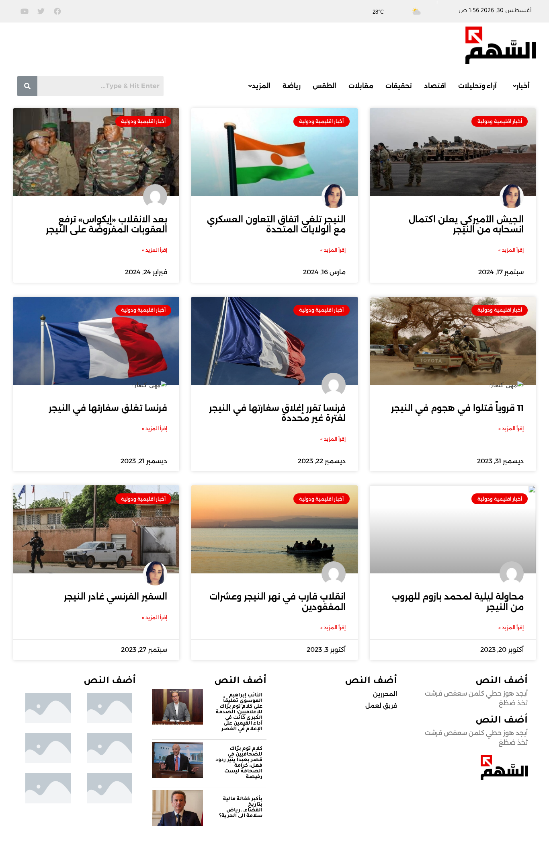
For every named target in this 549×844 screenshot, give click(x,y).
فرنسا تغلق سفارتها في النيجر (108, 408)
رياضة (292, 86)
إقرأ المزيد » (511, 250)
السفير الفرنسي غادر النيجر (115, 596)
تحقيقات (398, 86)
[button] (519, 86)
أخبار (523, 86)
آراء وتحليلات (477, 86)
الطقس (324, 86)
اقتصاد (435, 86)
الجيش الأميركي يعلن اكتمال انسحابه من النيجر (466, 224)
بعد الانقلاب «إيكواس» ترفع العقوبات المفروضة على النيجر (106, 224)
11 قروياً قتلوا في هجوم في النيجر (457, 408)
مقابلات (360, 86)
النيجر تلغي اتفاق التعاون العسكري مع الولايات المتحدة (276, 224)
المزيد (261, 86)
